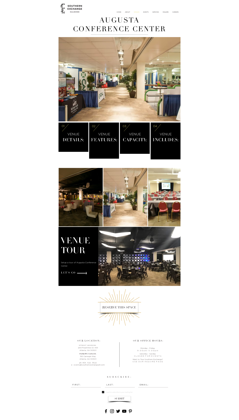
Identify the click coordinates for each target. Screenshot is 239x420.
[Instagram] (112, 411)
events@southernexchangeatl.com (89, 365)
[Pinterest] (130, 411)
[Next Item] (176, 197)
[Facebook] (106, 411)
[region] (119, 79)
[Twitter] (118, 411)
